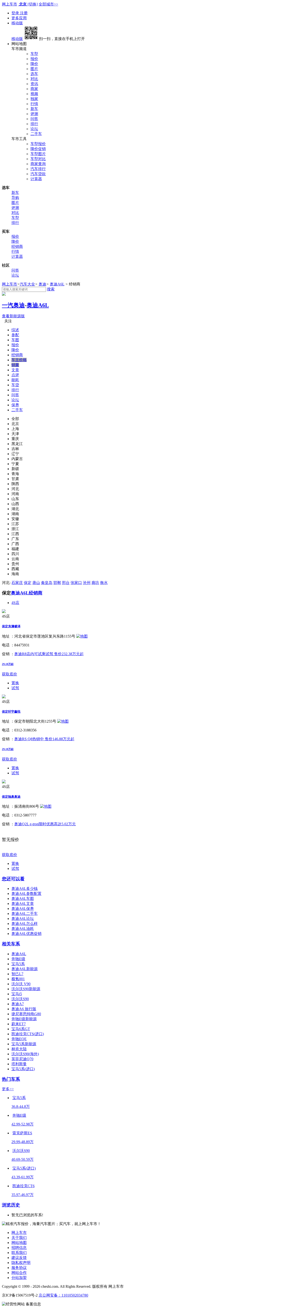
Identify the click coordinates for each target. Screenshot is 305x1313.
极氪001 (18, 979)
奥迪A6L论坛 (22, 919)
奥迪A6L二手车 (24, 914)
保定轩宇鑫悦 (11, 711)
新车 (34, 109)
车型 (34, 54)
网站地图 (19, 1243)
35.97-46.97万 (22, 1195)
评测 (34, 114)
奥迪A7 (17, 1004)
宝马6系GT (20, 1029)
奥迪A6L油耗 (22, 929)
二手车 (36, 134)
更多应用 (19, 18)
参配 (15, 335)
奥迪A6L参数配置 (26, 894)
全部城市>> (48, 4)
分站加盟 (19, 1278)
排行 (34, 124)
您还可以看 (13, 878)
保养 (15, 405)
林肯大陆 (19, 1049)
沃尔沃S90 (20, 999)
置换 (15, 683)
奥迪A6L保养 (22, 909)
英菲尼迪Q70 (22, 1059)
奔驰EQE (19, 1039)
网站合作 (19, 1273)
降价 (34, 64)
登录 (15, 13)
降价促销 (38, 149)
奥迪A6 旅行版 (23, 1009)
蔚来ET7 (18, 1024)
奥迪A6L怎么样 (24, 924)
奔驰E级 (18, 959)
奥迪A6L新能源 (24, 969)
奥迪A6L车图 (22, 899)
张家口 (76, 583)
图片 (34, 69)
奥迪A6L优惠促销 (26, 934)
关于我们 (19, 1238)
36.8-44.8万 (20, 1107)
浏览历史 (11, 1204)
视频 (34, 94)
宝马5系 (18, 964)
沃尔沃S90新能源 (25, 989)
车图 (15, 340)
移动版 (17, 23)
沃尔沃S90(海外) (25, 1054)
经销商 (17, 246)
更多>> (8, 1089)
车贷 (15, 385)
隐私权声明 (20, 1263)
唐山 (36, 583)
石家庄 (17, 583)
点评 (15, 375)
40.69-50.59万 (22, 1159)
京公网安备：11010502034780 (63, 1295)
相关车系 (11, 943)
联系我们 (19, 1253)
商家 (34, 89)
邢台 (66, 583)
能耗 (15, 380)
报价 (34, 59)
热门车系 (11, 1079)
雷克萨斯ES (22, 1133)
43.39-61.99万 (22, 1177)
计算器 (36, 179)
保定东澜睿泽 (11, 626)
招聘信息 (19, 1248)
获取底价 (9, 674)
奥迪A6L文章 (22, 904)
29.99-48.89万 (22, 1142)
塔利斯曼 (19, 1064)
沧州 (87, 583)
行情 (34, 104)
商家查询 (38, 164)
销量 (15, 365)
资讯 (34, 84)
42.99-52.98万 (22, 1124)
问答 (34, 119)
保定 (27, 583)
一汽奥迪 (13, 305)
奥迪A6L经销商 (26, 592)
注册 (24, 13)
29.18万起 (8, 664)
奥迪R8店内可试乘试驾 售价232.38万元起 (49, 654)
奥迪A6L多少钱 (24, 889)
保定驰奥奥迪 (11, 796)
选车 (34, 74)
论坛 (34, 129)
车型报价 (38, 144)
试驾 (15, 688)
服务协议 (19, 1268)
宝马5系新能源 (23, 1044)
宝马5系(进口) (23, 1069)
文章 (15, 370)
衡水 (104, 583)
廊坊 (95, 583)
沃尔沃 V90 (20, 984)
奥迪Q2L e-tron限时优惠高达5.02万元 (45, 824)
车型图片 (38, 154)
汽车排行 (38, 169)
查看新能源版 (13, 316)
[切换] (33, 4)
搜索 (51, 289)
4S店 (15, 603)
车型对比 (38, 159)
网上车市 (9, 4)
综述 (15, 330)
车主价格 (19, 360)
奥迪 (42, 284)
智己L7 (17, 974)
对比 (34, 79)
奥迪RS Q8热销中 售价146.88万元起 (44, 739)
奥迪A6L (57, 284)
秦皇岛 (46, 583)
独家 (34, 99)
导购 (15, 198)
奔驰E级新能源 (24, 1019)
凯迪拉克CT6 (23, 1186)
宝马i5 (16, 994)
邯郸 (57, 583)
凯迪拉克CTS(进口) (27, 1034)
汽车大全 (27, 284)
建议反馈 (19, 1258)
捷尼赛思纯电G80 (26, 1014)
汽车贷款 (38, 174)
